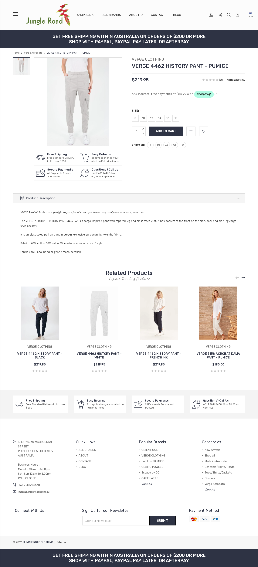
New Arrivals (212, 450)
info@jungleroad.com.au (34, 492)
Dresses (210, 478)
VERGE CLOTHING (153, 455)
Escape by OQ (150, 472)
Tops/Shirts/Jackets (218, 472)
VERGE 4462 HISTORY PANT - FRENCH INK (158, 355)
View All (146, 484)
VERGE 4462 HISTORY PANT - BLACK (39, 355)
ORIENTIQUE (149, 450)
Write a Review (236, 80)
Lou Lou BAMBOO (153, 461)
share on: (138, 144)
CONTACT (158, 15)
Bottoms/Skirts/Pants (220, 467)
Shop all (210, 455)
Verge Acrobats (215, 484)
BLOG (177, 15)
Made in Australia (216, 461)
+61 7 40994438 (29, 485)
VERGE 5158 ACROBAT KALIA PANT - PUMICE (218, 355)
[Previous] (237, 277)
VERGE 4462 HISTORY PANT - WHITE (99, 355)
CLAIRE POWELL (152, 467)
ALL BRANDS (112, 15)
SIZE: (136, 110)
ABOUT (134, 15)
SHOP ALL (84, 15)
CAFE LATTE (149, 478)
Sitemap (62, 542)
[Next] (243, 277)
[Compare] (220, 17)
